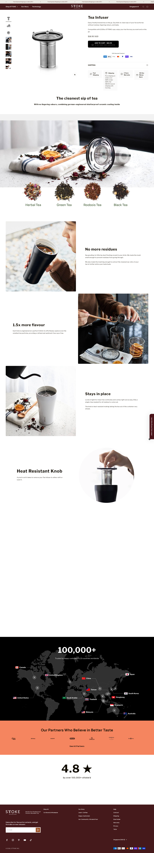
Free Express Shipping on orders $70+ (21, 1)
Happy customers (84, 816)
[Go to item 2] (8, 26)
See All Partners (77, 746)
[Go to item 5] (8, 47)
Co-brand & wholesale (50, 812)
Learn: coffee (82, 812)
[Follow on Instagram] (13, 840)
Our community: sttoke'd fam (88, 819)
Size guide (116, 819)
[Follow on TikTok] (31, 840)
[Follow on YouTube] (25, 840)
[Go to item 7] (8, 61)
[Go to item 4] (8, 40)
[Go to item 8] (8, 68)
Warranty (116, 822)
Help (114, 809)
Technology (36, 7)
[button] (152, 426)
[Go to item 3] (8, 33)
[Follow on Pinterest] (19, 840)
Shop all (46, 809)
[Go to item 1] (8, 18)
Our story (81, 809)
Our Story (25, 7)
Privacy (115, 826)
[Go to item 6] (8, 54)
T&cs (115, 829)
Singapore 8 (134, 7)
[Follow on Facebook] (7, 840)
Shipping (116, 816)
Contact (116, 812)
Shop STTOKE (11, 7)
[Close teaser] (149, 439)
